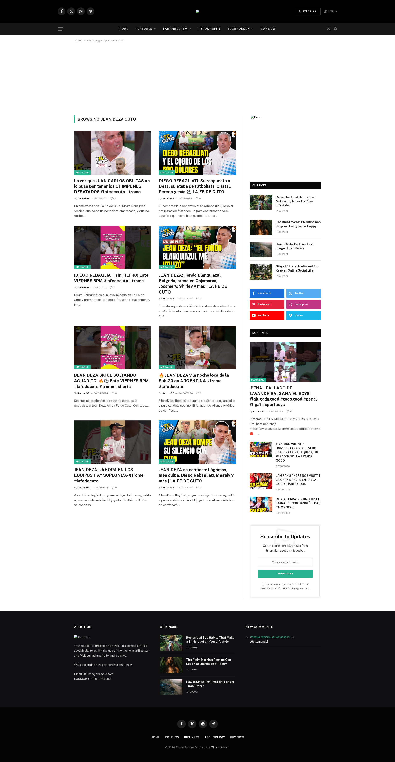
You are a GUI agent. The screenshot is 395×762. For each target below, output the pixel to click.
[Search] (335, 28)
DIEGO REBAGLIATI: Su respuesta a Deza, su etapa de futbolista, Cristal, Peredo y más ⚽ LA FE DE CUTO (195, 186)
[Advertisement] (197, 78)
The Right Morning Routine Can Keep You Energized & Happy (298, 224)
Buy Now (268, 28)
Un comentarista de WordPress (270, 637)
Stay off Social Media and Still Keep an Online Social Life (298, 268)
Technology (239, 28)
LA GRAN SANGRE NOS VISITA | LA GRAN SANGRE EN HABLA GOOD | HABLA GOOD (298, 480)
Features (144, 28)
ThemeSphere (220, 747)
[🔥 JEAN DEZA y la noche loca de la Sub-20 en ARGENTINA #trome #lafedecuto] (197, 347)
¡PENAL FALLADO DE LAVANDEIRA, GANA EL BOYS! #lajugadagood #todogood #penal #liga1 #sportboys (283, 396)
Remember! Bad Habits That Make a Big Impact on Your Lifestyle (296, 201)
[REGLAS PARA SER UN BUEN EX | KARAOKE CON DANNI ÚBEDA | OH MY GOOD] (261, 504)
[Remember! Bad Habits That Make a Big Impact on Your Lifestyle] (261, 202)
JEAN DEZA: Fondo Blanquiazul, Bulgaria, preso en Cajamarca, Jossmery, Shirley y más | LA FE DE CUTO (193, 284)
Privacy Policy (286, 588)
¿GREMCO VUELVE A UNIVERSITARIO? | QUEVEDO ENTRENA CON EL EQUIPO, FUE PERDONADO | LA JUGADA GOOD (297, 452)
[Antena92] (197, 11)
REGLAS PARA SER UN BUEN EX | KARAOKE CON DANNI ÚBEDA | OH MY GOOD (298, 503)
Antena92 (83, 198)
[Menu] (60, 28)
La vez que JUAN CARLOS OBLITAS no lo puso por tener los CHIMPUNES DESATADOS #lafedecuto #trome (112, 186)
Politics (172, 737)
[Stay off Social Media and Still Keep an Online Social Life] (261, 272)
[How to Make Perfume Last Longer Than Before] (261, 249)
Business (191, 737)
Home (124, 28)
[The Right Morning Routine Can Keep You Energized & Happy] (261, 227)
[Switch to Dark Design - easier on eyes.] (328, 29)
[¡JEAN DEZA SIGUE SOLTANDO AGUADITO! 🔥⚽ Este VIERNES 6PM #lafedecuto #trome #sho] (112, 347)
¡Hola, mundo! (259, 641)
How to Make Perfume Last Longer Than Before (294, 246)
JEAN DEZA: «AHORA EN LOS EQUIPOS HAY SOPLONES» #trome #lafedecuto (109, 475)
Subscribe (308, 11)
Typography (209, 28)
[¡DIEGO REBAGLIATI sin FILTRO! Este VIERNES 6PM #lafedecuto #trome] (112, 247)
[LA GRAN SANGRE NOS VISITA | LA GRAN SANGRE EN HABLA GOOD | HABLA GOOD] (261, 481)
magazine (82, 172)
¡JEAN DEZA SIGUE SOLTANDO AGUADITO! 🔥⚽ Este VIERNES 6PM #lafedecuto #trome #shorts (111, 381)
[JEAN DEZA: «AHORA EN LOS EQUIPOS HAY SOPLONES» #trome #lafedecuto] (112, 442)
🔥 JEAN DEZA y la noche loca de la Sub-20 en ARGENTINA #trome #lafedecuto (194, 381)
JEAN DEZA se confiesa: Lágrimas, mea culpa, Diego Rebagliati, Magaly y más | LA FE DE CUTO (196, 475)
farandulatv (175, 28)
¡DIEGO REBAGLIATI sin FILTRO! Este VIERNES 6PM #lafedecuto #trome (111, 278)
